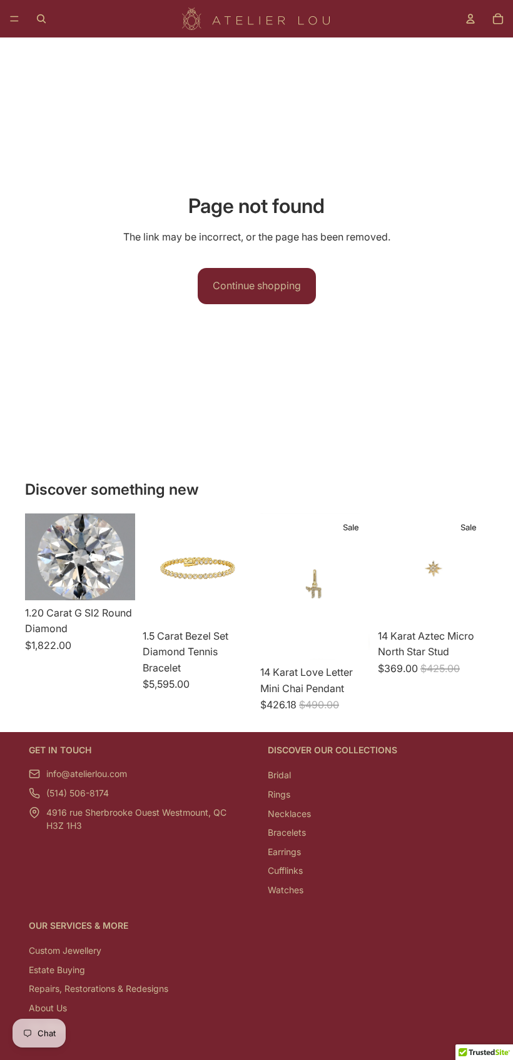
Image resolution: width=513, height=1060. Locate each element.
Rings (279, 794)
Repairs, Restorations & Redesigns (98, 988)
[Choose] (233, 604)
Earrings (284, 851)
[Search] (41, 18)
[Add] (115, 581)
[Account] (470, 18)
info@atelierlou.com (86, 774)
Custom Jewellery (65, 950)
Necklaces (289, 813)
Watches (285, 889)
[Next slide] (474, 568)
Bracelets (287, 832)
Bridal (279, 775)
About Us (48, 1008)
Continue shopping (257, 285)
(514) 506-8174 (77, 793)
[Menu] (14, 18)
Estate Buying (57, 969)
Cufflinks (285, 871)
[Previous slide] (391, 568)
